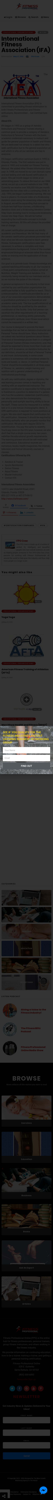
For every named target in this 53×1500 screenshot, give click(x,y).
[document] (26, 750)
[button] (49, 730)
